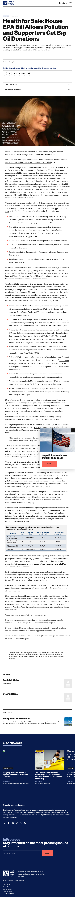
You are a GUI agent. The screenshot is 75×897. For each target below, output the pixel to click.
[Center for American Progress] (5, 3)
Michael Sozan (39, 783)
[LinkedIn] (20, 823)
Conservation (51, 68)
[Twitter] (4, 823)
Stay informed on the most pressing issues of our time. (35, 843)
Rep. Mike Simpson (41, 427)
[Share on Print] (29, 73)
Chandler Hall (71, 783)
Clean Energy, (42, 68)
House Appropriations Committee (22, 167)
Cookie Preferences (8, 893)
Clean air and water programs (17, 203)
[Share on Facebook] (10, 73)
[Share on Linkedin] (15, 73)
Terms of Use (6, 884)
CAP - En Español (7, 889)
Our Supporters (7, 891)
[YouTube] (12, 823)
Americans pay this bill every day (32, 577)
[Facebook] (8, 823)
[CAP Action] (9, 873)
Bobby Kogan (15, 783)
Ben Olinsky (47, 783)
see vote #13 (42, 483)
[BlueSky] (25, 823)
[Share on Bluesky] (19, 73)
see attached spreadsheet (20, 566)
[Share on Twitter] (5, 73)
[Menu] (70, 3)
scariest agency (36, 430)
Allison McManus (24, 783)
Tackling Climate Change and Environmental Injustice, (20, 68)
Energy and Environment (16, 718)
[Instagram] (16, 823)
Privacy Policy (7, 887)
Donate (62, 3)
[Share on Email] (24, 73)
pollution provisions (20, 289)
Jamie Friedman (7, 783)
